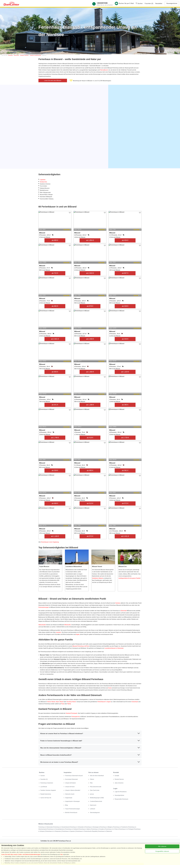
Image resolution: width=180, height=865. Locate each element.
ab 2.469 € (90, 339)
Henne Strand (51, 701)
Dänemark (16, 55)
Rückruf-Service (119, 779)
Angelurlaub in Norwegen (72, 801)
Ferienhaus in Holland (71, 829)
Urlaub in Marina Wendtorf (72, 790)
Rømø (69, 704)
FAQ (91, 783)
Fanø (62, 704)
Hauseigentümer (171, 3)
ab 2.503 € (90, 273)
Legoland (42, 179)
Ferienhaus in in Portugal (126, 829)
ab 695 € (55, 240)
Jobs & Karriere (119, 783)
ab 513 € (90, 503)
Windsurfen (67, 624)
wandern (58, 632)
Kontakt (117, 775)
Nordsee (117, 603)
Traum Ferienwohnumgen (72, 809)
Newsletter (158, 3)
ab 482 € (55, 306)
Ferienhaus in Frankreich (120, 827)
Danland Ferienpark (71, 713)
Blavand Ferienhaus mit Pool (81, 646)
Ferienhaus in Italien (84, 829)
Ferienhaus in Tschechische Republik (86, 831)
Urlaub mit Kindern (70, 783)
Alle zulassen (162, 846)
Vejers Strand (59, 701)
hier (62, 854)
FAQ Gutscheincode (95, 786)
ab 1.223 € (125, 372)
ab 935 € (55, 372)
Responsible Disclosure (121, 799)
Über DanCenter (94, 790)
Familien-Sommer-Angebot (48, 790)
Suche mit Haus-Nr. (45, 797)
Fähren (92, 779)
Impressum (93, 805)
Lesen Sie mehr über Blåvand (52, 80)
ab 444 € (125, 339)
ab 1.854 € (90, 240)
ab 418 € (90, 437)
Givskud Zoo (43, 182)
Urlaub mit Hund (69, 786)
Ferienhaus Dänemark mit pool (74, 775)
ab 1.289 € (90, 405)
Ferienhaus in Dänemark (45, 827)
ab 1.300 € (90, 372)
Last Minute (43, 786)
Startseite (10, 55)
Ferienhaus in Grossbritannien (55, 829)
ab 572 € (125, 503)
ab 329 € (125, 306)
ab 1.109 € (55, 536)
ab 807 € (125, 273)
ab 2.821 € (55, 339)
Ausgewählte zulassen (162, 851)
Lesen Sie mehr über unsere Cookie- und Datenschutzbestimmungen (21, 854)
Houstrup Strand (71, 701)
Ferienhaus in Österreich (105, 831)
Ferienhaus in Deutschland (61, 827)
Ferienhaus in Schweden (77, 827)
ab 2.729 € (125, 437)
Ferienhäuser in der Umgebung (50, 542)
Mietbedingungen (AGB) (97, 797)
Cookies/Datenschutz (96, 801)
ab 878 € (90, 306)
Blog (66, 805)
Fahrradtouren (104, 70)
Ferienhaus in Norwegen (92, 827)
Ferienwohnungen (43, 607)
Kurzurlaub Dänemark (71, 779)
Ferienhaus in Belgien (106, 827)
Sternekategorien (95, 812)
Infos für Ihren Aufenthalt (97, 775)
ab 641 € (55, 405)
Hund (109, 688)
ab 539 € (55, 470)
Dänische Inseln (69, 794)
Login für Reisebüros (121, 791)
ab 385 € (125, 405)
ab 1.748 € (55, 437)
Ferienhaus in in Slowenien (53, 831)
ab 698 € (55, 503)
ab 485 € (90, 470)
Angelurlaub (68, 797)
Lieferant (92, 809)
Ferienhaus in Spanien (68, 831)
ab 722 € (55, 273)
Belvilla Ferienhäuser (71, 812)
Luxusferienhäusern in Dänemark (113, 648)
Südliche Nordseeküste (35, 55)
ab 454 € (125, 240)
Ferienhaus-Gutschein (46, 783)
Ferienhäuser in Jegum (104, 701)
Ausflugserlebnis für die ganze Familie (129, 578)
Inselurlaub (135, 701)
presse (92, 794)
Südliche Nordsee (24, 55)
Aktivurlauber (42, 624)
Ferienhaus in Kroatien (97, 829)
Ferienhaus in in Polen (111, 829)
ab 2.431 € (125, 536)
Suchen (140, 3)
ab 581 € (125, 470)
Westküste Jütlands (97, 578)
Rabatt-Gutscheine (45, 794)
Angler (77, 634)
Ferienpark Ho (76, 716)
